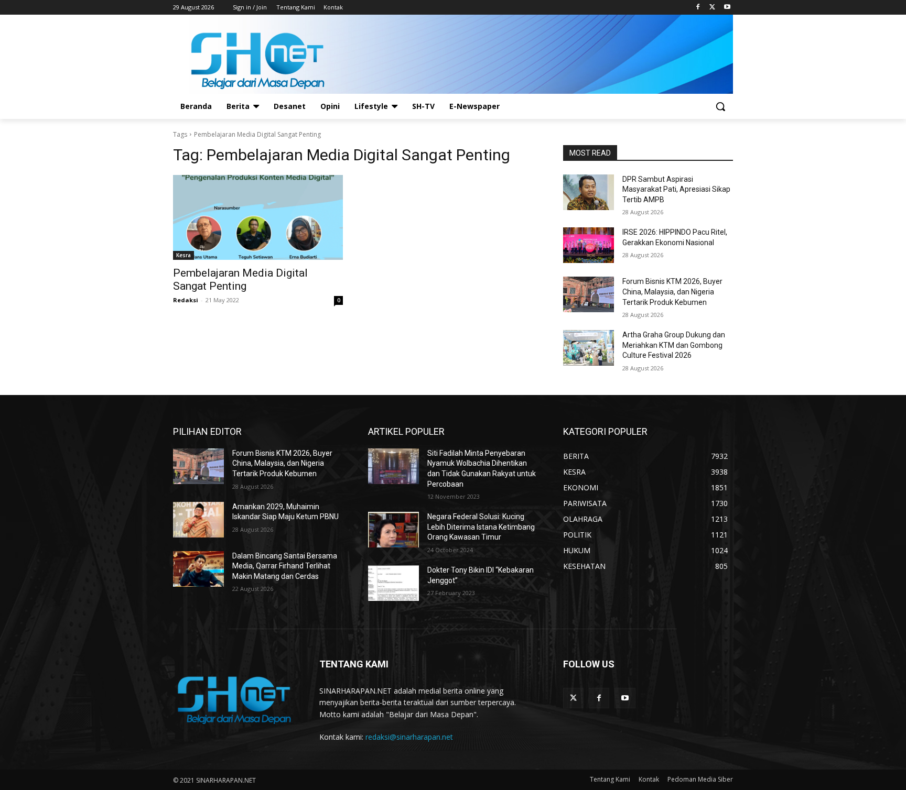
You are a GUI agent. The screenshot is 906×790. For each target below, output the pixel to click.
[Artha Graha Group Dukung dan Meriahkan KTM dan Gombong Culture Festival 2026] (588, 348)
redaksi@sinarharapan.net (409, 737)
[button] (720, 106)
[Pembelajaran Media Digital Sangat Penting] (258, 217)
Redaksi (185, 300)
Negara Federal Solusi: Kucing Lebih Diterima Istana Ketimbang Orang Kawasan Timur (481, 526)
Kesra (183, 255)
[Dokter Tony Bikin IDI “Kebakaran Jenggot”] (393, 583)
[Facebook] (698, 8)
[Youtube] (727, 8)
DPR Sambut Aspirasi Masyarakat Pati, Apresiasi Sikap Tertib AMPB (676, 189)
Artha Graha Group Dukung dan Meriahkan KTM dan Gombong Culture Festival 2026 (673, 345)
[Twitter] (712, 8)
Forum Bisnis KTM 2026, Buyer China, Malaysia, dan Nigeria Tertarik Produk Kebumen (672, 291)
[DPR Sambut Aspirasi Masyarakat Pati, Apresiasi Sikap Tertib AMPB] (588, 192)
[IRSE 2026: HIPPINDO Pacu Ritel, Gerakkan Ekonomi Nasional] (588, 245)
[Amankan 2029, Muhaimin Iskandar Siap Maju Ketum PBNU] (198, 519)
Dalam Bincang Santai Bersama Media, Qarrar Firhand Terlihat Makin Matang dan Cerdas (284, 566)
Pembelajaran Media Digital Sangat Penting (240, 279)
